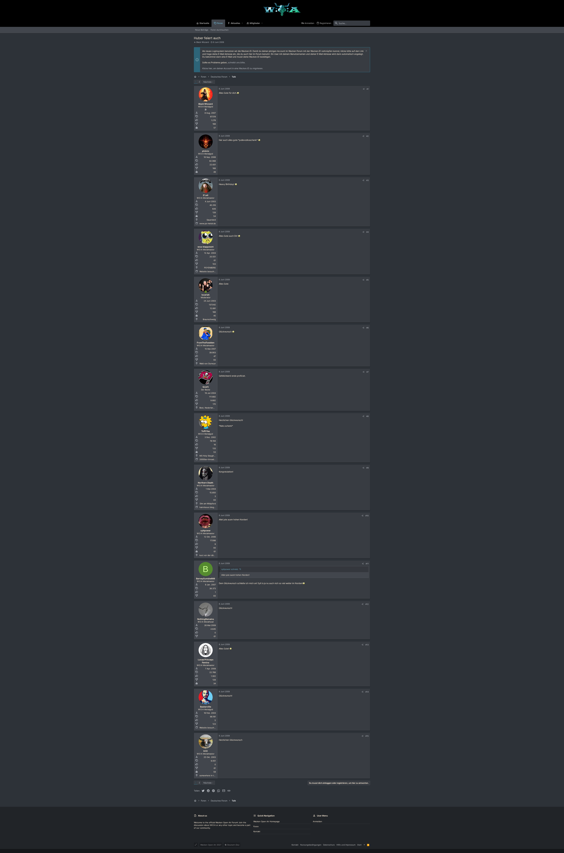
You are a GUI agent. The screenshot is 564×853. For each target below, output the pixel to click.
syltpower (205, 530)
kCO (205, 751)
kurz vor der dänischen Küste (212, 555)
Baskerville (205, 706)
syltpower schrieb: (229, 569)
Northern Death (205, 482)
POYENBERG (210, 267)
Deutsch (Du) (233, 845)
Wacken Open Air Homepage (266, 821)
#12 (367, 604)
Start (359, 845)
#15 (367, 736)
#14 (367, 692)
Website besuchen (207, 271)
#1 (368, 89)
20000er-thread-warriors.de (212, 459)
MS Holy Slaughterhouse (210, 456)
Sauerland (211, 220)
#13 (367, 644)
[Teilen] (364, 89)
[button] (242, 23)
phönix (205, 151)
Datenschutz (329, 845)
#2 (367, 136)
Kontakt (256, 831)
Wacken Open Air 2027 (210, 845)
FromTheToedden (205, 342)
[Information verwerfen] (366, 51)
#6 (367, 328)
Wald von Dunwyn (207, 363)
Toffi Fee (205, 431)
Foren (256, 826)
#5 (367, 280)
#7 (367, 372)
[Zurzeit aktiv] (205, 291)
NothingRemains (205, 619)
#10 (367, 515)
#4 (367, 232)
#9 (367, 468)
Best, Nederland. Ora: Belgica (212, 408)
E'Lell (205, 195)
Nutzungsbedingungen (310, 845)
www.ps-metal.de (207, 223)
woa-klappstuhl (206, 246)
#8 (367, 416)
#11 (367, 563)
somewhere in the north (210, 775)
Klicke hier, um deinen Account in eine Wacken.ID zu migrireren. (232, 68)
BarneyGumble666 (205, 578)
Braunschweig (209, 319)
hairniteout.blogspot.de (210, 507)
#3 (367, 180)
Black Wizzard (202, 42)
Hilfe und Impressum (345, 845)
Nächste (207, 82)
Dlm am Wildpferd (208, 503)
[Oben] (364, 845)
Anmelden (317, 821)
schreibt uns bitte (236, 62)
